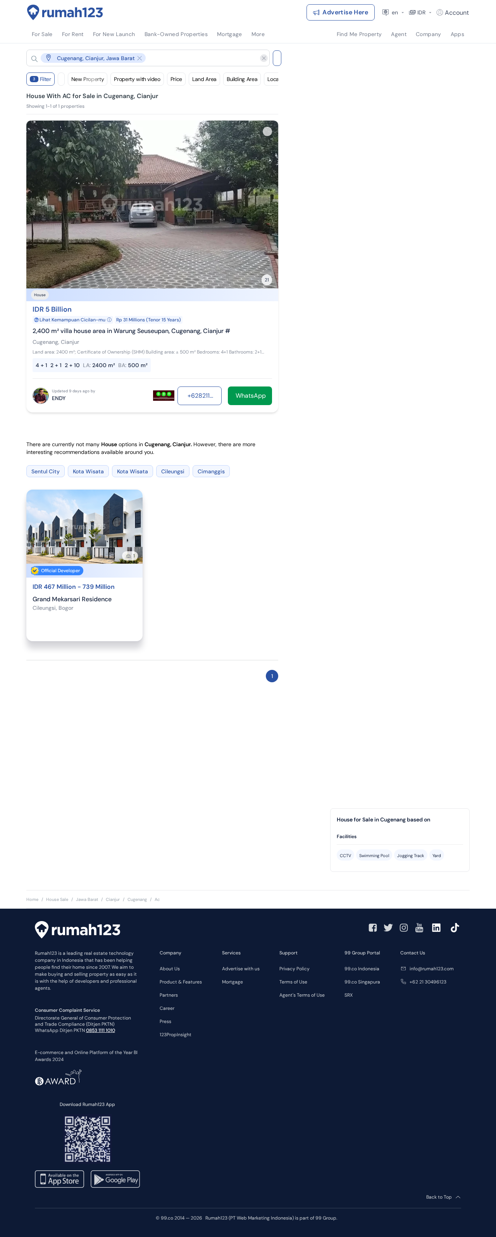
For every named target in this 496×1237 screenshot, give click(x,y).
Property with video (137, 79)
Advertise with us (241, 969)
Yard (436, 855)
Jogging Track (410, 855)
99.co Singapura (362, 982)
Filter (42, 79)
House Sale (57, 899)
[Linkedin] (436, 927)
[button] (141, 58)
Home (32, 899)
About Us (170, 969)
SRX (348, 995)
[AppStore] (59, 1179)
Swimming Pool (374, 855)
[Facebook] (372, 927)
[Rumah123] (65, 12)
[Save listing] (267, 131)
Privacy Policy (294, 969)
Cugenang (137, 899)
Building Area (242, 79)
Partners (169, 995)
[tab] (400, 837)
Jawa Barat (87, 899)
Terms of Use (293, 982)
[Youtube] (419, 927)
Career (167, 1008)
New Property (87, 79)
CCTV (345, 855)
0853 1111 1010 (100, 1030)
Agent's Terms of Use (302, 995)
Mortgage (232, 982)
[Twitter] (388, 927)
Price (176, 79)
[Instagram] (403, 927)
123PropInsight (175, 1035)
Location (277, 79)
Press (165, 1021)
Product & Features (181, 982)
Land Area (204, 79)
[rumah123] (77, 930)
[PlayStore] (115, 1179)
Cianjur (113, 899)
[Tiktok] (455, 927)
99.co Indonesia (361, 969)
